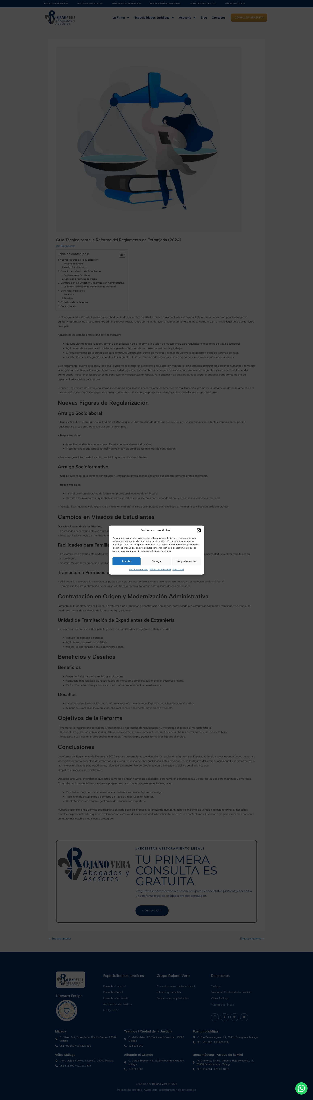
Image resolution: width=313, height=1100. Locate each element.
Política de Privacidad (160, 569)
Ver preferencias (186, 561)
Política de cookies (138, 569)
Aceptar (126, 561)
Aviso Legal (178, 569)
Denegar (156, 561)
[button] (199, 530)
